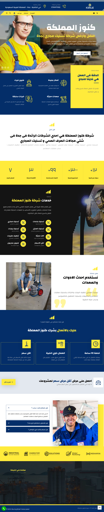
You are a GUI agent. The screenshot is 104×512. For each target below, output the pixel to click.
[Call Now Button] (4, 508)
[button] (97, 13)
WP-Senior (8, 509)
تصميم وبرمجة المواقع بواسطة (20, 509)
